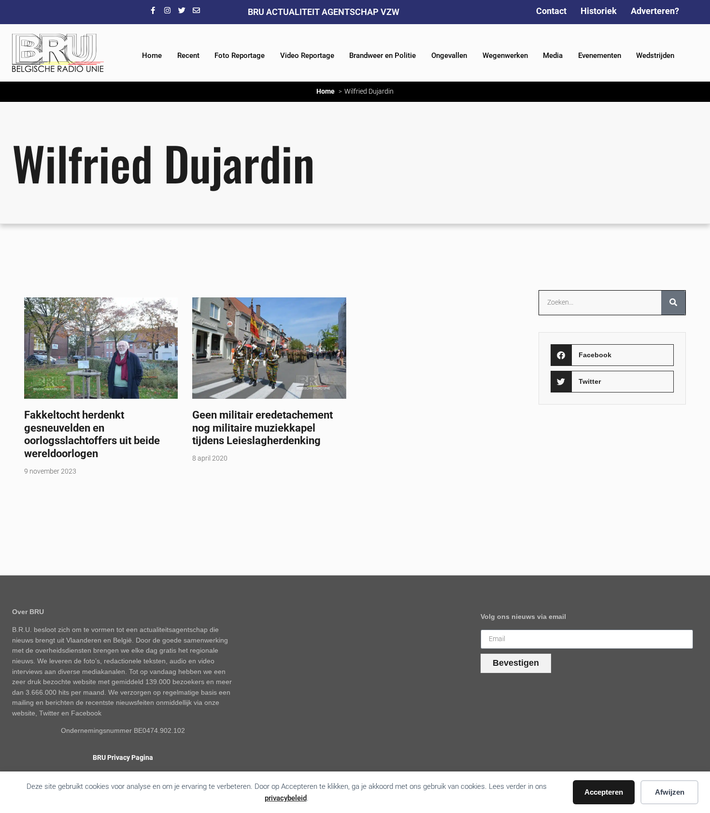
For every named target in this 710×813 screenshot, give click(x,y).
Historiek (599, 11)
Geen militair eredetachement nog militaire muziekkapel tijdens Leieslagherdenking (262, 427)
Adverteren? (655, 11)
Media (553, 55)
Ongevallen (449, 55)
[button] (612, 355)
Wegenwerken (505, 55)
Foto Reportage (239, 55)
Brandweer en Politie (382, 55)
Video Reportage (307, 55)
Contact (551, 11)
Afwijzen (669, 792)
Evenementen (599, 55)
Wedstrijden (655, 55)
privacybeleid (286, 798)
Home (152, 55)
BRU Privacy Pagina (123, 758)
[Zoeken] (673, 303)
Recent (188, 55)
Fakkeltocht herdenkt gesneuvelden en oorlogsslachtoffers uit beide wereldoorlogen (92, 434)
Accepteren (603, 792)
